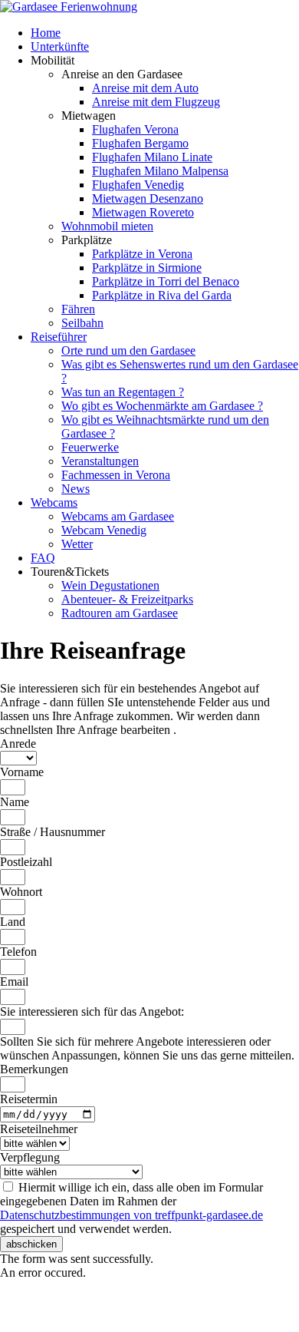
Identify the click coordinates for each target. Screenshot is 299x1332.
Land (12, 921)
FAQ (43, 557)
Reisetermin (29, 1099)
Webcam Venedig (103, 530)
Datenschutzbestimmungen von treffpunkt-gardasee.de (131, 1214)
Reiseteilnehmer (38, 1128)
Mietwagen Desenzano (147, 198)
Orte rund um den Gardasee (128, 350)
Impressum (26, 1312)
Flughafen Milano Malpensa (160, 170)
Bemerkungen (34, 1069)
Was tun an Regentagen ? (122, 391)
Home (46, 32)
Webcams (54, 502)
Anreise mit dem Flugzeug (156, 101)
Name (14, 801)
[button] (31, 1244)
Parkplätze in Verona (142, 253)
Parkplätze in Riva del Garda (162, 295)
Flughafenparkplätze (51, 1298)
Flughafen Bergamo (140, 143)
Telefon (18, 951)
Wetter (77, 543)
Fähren (78, 309)
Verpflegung (30, 1157)
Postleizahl (26, 861)
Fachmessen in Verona (115, 474)
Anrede (18, 743)
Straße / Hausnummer (52, 831)
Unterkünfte (60, 46)
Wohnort (21, 891)
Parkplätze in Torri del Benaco (165, 281)
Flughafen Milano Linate (152, 157)
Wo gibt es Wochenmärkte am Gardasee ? (162, 405)
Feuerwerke (90, 447)
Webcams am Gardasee (117, 516)
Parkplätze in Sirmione (147, 267)
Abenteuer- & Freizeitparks (127, 599)
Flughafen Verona (135, 129)
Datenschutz (259, 1298)
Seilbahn (82, 322)
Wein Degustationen (110, 585)
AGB (208, 1298)
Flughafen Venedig (138, 184)
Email (14, 981)
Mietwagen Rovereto (143, 212)
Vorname (22, 771)
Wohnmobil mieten (107, 226)
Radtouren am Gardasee (119, 613)
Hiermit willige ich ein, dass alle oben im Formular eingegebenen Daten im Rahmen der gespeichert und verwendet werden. (131, 1208)
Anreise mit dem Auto (145, 87)
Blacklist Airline (148, 1298)
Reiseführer (59, 336)
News (75, 488)
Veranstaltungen (100, 461)
